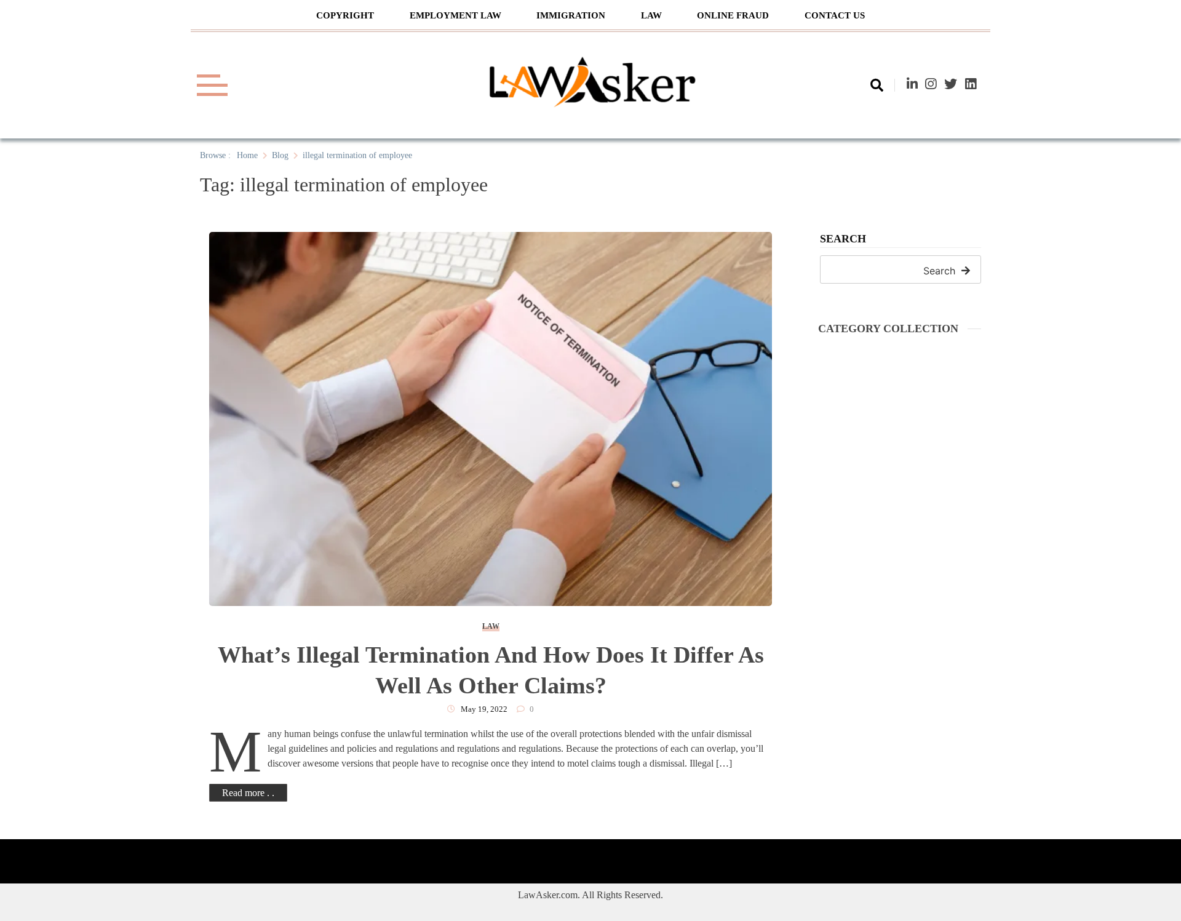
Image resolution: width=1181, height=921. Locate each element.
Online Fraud (733, 15)
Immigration (570, 15)
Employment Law (455, 15)
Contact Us (835, 15)
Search (843, 239)
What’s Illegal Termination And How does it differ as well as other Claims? (491, 670)
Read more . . (248, 792)
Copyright (345, 15)
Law (651, 15)
